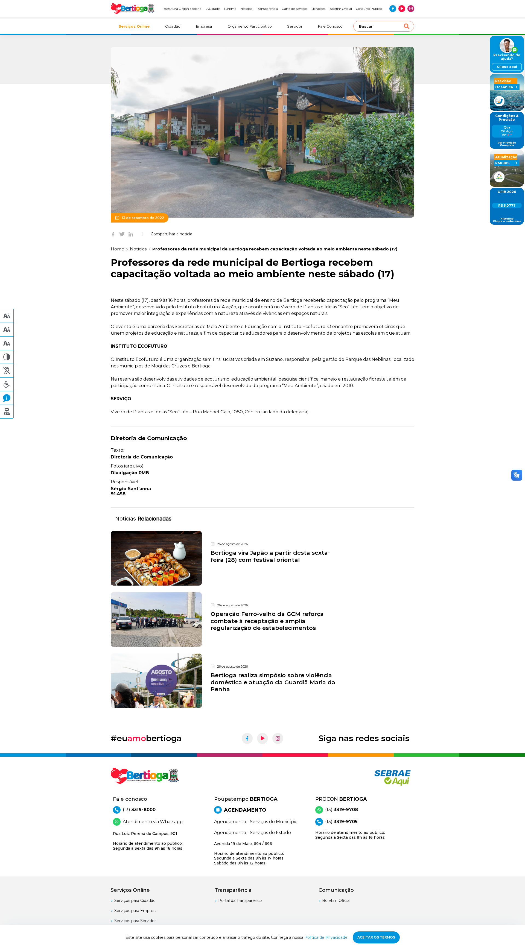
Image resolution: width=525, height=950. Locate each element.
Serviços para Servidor (135, 920)
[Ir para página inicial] (132, 8)
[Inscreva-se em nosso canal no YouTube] (401, 8)
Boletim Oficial (340, 9)
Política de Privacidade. (326, 937)
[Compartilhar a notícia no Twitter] (122, 234)
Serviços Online (134, 26)
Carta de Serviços (294, 9)
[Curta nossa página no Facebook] (392, 8)
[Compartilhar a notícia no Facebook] (113, 234)
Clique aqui (507, 67)
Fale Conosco (330, 26)
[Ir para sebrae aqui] (379, 778)
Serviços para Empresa (136, 910)
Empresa (204, 26)
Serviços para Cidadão (135, 900)
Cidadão (172, 26)
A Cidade (213, 9)
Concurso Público (369, 9)
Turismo (230, 9)
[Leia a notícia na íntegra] (262, 558)
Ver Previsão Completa (507, 144)
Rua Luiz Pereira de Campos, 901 (148, 841)
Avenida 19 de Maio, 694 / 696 (249, 853)
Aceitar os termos (376, 937)
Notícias (246, 9)
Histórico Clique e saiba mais (507, 220)
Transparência (267, 9)
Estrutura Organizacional (183, 9)
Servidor (294, 26)
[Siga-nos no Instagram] (410, 8)
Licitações (318, 9)
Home (117, 249)
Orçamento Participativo (250, 26)
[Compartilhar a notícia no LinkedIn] (131, 234)
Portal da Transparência (240, 900)
